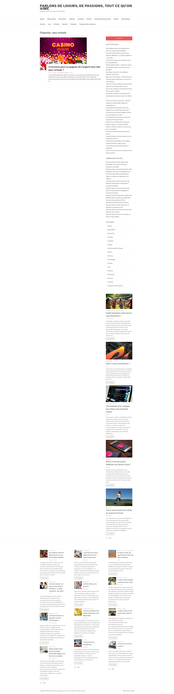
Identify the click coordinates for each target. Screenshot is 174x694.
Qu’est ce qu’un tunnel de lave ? (118, 364)
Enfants (89, 19)
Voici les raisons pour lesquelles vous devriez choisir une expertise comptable (117, 164)
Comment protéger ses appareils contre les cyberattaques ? (56, 618)
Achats (42, 19)
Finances (110, 256)
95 (44, 683)
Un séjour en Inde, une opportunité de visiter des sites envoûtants (125, 555)
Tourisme (73, 24)
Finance (116, 19)
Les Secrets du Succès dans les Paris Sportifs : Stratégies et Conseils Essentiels (118, 183)
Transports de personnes (87, 24)
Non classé (110, 274)
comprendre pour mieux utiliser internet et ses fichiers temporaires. (90, 555)
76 (110, 538)
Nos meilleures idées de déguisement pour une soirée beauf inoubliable (56, 555)
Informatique (125, 19)
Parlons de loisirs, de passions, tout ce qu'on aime (86, 7)
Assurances (62, 19)
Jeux (49, 24)
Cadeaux (72, 19)
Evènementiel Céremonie (102, 19)
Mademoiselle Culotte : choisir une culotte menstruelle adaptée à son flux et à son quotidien (119, 67)
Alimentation (51, 19)
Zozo (55, 72)
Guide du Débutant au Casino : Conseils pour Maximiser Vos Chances (117, 176)
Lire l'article (110, 338)
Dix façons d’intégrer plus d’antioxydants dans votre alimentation (91, 613)
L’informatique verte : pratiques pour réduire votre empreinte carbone (118, 409)
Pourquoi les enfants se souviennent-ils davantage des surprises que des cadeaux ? (119, 96)
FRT (133, 691)
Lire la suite (44, 578)
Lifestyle (56, 24)
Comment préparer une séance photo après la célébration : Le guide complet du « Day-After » (118, 55)
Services (65, 24)
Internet (42, 24)
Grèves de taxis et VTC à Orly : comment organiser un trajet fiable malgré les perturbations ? (118, 103)
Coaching (80, 19)
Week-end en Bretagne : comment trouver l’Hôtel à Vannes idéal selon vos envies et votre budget (119, 79)
